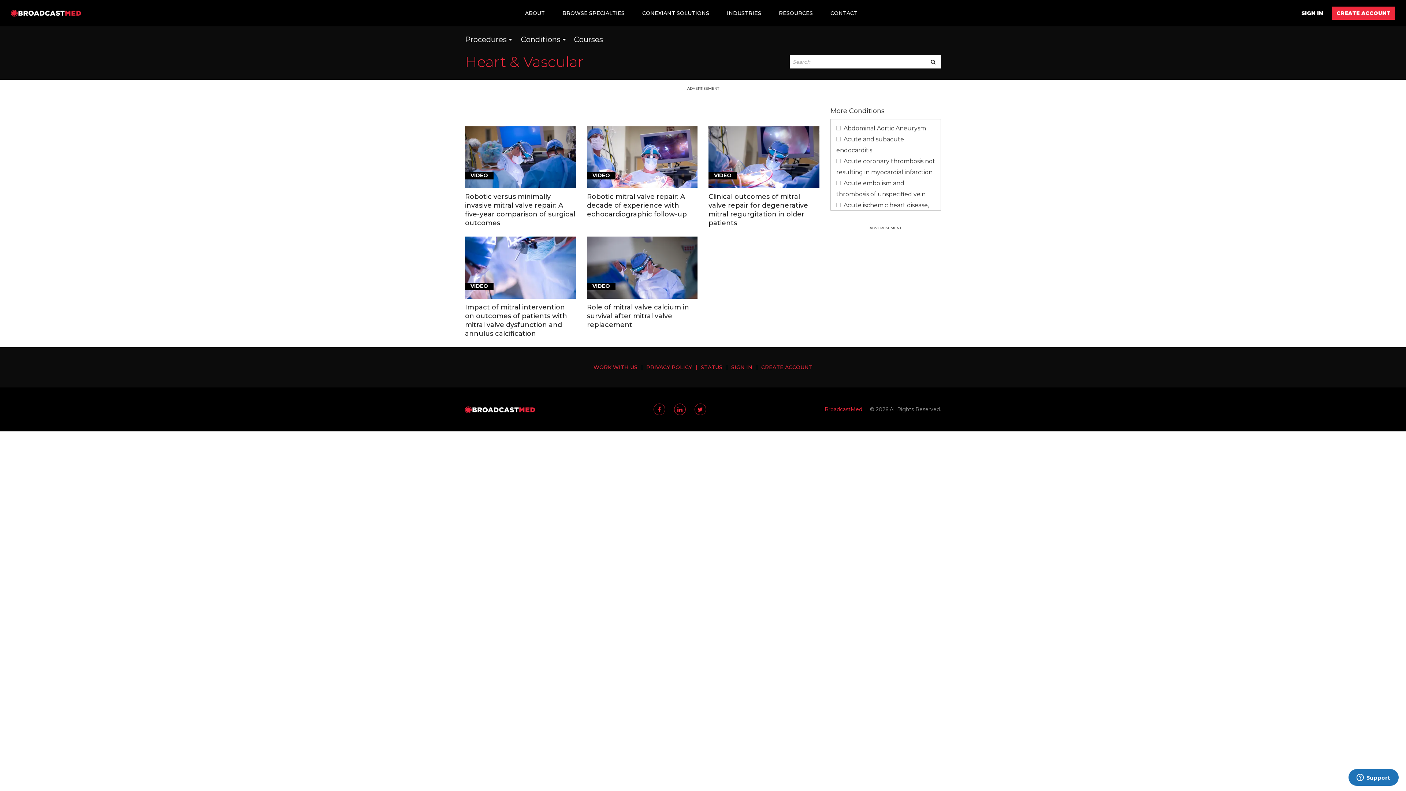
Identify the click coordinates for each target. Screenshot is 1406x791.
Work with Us (615, 367)
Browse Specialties (593, 13)
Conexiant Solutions (675, 13)
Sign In (1312, 13)
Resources (796, 13)
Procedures (486, 39)
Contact (844, 13)
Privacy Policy (669, 367)
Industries (744, 13)
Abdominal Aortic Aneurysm (885, 128)
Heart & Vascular (524, 62)
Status (711, 367)
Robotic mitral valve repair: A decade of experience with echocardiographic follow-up (637, 205)
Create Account (1363, 13)
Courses (588, 39)
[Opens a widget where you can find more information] (1373, 778)
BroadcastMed (843, 409)
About (535, 13)
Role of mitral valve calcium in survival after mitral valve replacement (638, 316)
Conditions (541, 39)
